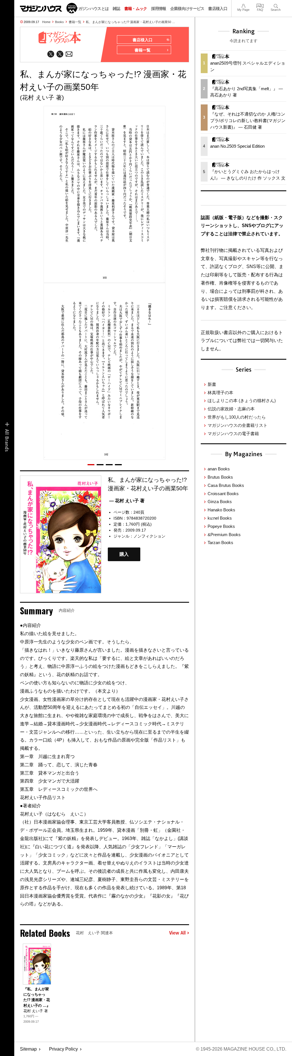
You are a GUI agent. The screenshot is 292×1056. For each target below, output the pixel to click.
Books (59, 22)
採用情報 (158, 9)
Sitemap (28, 1049)
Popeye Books (221, 526)
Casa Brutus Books (226, 485)
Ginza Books (220, 501)
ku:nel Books (220, 518)
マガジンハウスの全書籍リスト (237, 425)
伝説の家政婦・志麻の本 (231, 408)
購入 (124, 554)
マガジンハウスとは (91, 9)
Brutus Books (220, 477)
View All (177, 933)
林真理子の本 (220, 392)
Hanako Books (221, 509)
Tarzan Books (220, 542)
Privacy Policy (63, 1049)
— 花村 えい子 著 (127, 500)
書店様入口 (217, 9)
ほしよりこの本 (242, 400)
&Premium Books (224, 534)
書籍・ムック (135, 9)
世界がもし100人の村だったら (237, 417)
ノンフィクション (149, 536)
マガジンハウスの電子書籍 (233, 433)
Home (46, 22)
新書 (212, 384)
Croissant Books (223, 493)
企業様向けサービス (187, 9)
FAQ (260, 5)
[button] (91, 464)
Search (275, 5)
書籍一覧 (75, 22)
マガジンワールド (48, 8)
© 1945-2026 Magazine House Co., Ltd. (241, 1049)
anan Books (219, 468)
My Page (243, 5)
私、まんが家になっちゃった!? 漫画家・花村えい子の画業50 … (130, 22)
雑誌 (116, 9)
